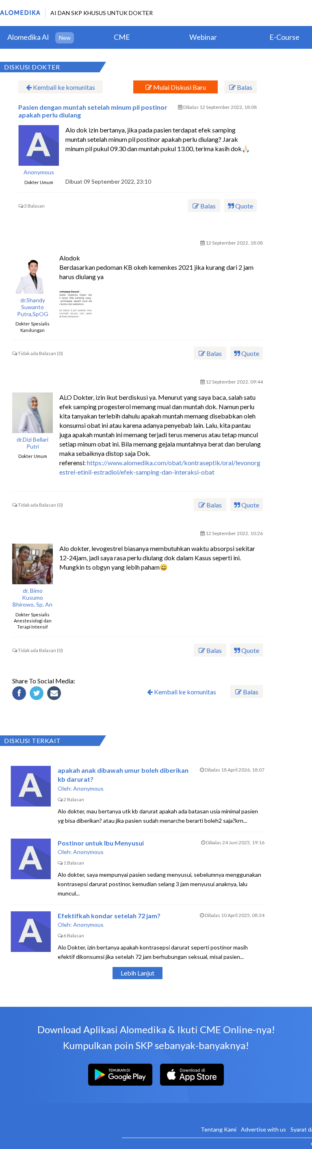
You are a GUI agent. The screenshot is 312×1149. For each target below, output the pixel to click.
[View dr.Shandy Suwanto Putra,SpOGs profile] (32, 273)
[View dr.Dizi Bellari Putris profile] (32, 412)
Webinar (203, 37)
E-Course (284, 37)
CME (122, 37)
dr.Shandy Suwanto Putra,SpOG (32, 307)
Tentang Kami (218, 1129)
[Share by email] (55, 694)
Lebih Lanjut (137, 973)
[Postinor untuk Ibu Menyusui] (31, 859)
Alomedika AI (28, 37)
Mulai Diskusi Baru (179, 87)
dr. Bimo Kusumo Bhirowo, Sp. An (32, 598)
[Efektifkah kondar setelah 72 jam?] (31, 931)
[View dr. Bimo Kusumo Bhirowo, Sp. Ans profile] (32, 564)
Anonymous (39, 172)
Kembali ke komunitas (63, 87)
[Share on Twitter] (38, 694)
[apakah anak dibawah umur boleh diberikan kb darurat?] (31, 786)
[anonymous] (38, 145)
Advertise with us (263, 1129)
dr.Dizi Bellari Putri (32, 443)
